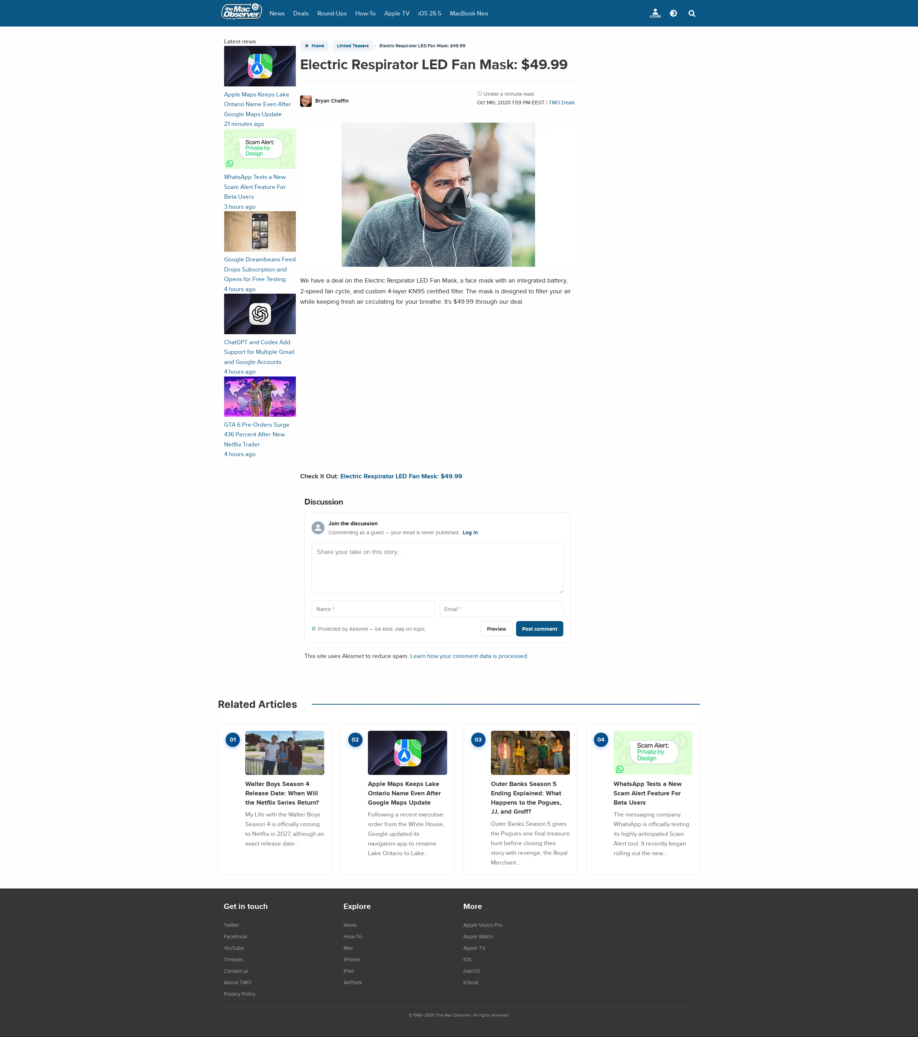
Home (318, 45)
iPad (349, 971)
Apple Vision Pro (483, 925)
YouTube (234, 948)
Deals (301, 13)
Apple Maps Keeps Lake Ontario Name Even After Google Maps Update (404, 793)
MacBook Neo (469, 13)
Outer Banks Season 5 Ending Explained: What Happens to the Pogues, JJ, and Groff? (526, 797)
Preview (496, 629)
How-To (365, 13)
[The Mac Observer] (241, 13)
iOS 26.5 (429, 13)
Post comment (539, 629)
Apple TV (397, 13)
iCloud (470, 982)
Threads (233, 959)
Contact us (236, 971)
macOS (471, 971)
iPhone (352, 959)
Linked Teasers (353, 45)
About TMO (237, 982)
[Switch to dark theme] (673, 13)
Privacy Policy (239, 994)
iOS (467, 959)
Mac (348, 948)
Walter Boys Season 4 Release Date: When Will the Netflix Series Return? (282, 793)
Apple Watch (478, 936)
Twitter (231, 925)
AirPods (353, 982)
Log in (470, 532)
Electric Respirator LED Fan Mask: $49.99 (401, 476)
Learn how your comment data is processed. (469, 655)
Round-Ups (332, 13)
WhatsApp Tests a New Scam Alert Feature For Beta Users (648, 793)
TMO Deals (562, 102)
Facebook (235, 936)
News (277, 13)
